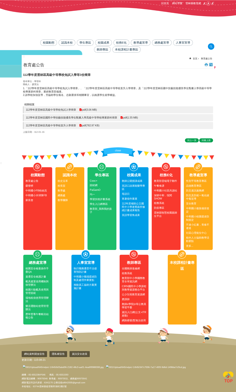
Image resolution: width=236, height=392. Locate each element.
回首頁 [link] (165, 3)
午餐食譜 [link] (159, 185)
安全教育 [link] (191, 203)
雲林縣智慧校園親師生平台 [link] (165, 214)
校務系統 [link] (159, 203)
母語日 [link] (126, 194)
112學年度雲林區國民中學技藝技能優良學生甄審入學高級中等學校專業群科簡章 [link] (71, 117)
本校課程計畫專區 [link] (126, 49)
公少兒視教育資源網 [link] (133, 294)
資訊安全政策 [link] (79, 354)
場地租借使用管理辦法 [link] (37, 299)
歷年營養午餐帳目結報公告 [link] (37, 316)
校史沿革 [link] (63, 181)
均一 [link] (92, 194)
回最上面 (228, 377)
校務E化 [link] (121, 42)
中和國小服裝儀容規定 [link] (197, 210)
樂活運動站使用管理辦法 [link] (37, 308)
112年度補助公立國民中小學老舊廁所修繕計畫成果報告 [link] (133, 207)
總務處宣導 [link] (162, 42)
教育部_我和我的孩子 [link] (101, 210)
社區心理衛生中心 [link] (196, 233)
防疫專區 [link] (159, 208)
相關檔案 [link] (29, 104)
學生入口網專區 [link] (99, 204)
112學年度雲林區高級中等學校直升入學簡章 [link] (51, 125)
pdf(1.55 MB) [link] (130, 117)
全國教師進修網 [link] (131, 268)
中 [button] (208, 3)
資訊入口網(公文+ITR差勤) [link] (134, 314)
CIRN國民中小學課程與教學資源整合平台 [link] (134, 288)
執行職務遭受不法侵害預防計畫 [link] (85, 270)
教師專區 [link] (102, 49)
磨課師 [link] (126, 299)
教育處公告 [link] (206, 58)
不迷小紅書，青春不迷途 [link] (197, 226)
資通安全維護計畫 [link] (36, 276)
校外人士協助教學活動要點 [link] (197, 239)
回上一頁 (191, 140)
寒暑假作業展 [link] (129, 198)
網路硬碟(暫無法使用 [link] (134, 320)
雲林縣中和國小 (118, 28)
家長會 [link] (29, 200)
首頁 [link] (195, 58)
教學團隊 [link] (63, 200)
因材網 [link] (93, 185)
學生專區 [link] (85, 42)
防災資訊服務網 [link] (195, 190)
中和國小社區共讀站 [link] (165, 190)
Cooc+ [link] (93, 180)
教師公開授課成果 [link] (132, 181)
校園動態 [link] (48, 42)
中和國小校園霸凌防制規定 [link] (197, 218)
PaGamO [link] (95, 190)
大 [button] (212, 3)
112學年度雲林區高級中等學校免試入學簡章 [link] (51, 109)
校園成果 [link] (103, 42)
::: (1, 163)
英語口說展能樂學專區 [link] (133, 187)
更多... (189, 245)
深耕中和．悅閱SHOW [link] (163, 197)
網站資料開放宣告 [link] (34, 354)
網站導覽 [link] (177, 3)
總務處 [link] (61, 195)
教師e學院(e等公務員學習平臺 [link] (134, 306)
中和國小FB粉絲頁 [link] (36, 190)
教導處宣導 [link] (140, 42)
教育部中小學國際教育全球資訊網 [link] (133, 280)
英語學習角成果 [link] (131, 215)
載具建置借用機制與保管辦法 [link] (37, 283)
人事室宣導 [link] (183, 42)
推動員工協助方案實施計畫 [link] (85, 286)
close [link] (118, 150)
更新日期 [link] (27, 359)
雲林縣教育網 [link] (193, 3)
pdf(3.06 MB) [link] (89, 109)
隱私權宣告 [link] (58, 354)
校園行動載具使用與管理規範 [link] (37, 291)
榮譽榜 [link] (29, 185)
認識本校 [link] (67, 42)
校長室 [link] (61, 185)
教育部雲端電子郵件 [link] (165, 181)
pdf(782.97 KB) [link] (90, 125)
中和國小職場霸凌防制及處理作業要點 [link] (85, 278)
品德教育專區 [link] (193, 185)
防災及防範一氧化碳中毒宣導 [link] (197, 197)
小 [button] (204, 3)
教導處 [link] (61, 190)
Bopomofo (211, 65)
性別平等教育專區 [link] (196, 181)
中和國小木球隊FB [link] (36, 195)
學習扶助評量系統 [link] (100, 199)
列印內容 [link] (206, 65)
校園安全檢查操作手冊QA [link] (37, 270)
